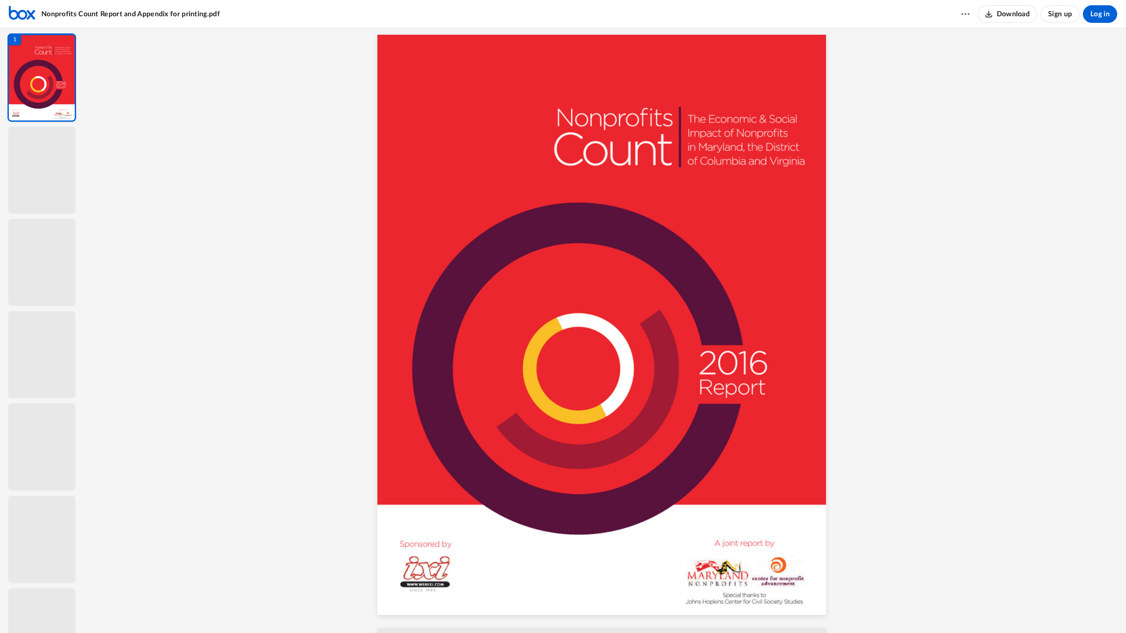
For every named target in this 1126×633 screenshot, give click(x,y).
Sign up (1060, 14)
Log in (1100, 14)
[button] (42, 77)
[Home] (22, 14)
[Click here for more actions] (965, 14)
